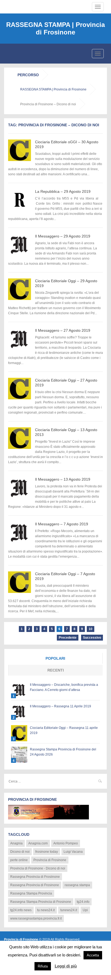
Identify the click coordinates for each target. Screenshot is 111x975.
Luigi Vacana (73, 852)
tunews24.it (68, 910)
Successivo (92, 637)
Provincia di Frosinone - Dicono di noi (37, 868)
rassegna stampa (77, 885)
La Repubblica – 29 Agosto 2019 (63, 191)
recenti (55, 670)
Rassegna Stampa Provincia (31, 893)
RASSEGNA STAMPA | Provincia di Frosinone (55, 28)
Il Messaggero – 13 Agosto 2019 (62, 479)
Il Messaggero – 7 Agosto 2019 (61, 524)
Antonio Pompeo (65, 843)
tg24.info (83, 902)
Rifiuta (43, 966)
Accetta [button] (93, 955)
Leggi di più (66, 966)
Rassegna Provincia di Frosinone (34, 885)
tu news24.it (46, 910)
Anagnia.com (38, 843)
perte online (19, 860)
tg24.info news (21, 910)
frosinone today (46, 852)
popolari (55, 658)
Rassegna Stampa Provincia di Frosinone (40, 902)
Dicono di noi (20, 852)
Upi (85, 910)
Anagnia (16, 843)
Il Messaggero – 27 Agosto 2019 (62, 330)
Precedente (68, 637)
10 (90, 629)
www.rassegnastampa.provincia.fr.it (36, 918)
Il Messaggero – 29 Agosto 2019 (62, 236)
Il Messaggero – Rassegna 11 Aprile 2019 (60, 706)
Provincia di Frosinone (49, 860)
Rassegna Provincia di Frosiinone (35, 877)
